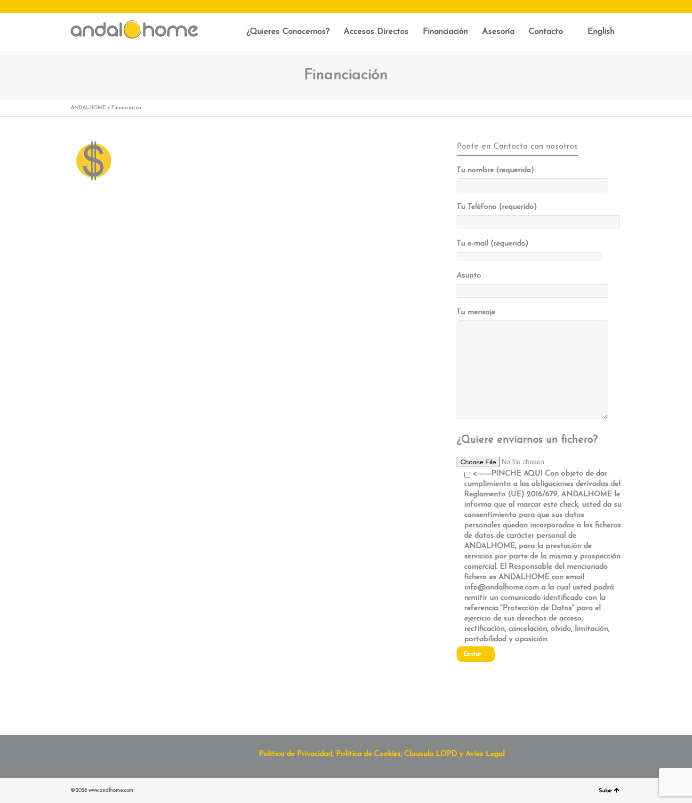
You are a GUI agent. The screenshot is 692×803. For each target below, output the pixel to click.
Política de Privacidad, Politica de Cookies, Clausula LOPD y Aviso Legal (382, 754)
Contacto (546, 32)
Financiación (445, 32)
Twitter (90, 7)
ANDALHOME (88, 108)
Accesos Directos (376, 32)
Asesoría (498, 32)
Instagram (76, 7)
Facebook (103, 7)
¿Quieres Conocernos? (288, 32)
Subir (605, 791)
